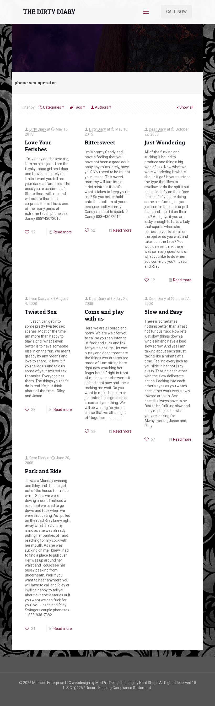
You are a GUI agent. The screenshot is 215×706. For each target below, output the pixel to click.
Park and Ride (43, 471)
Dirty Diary (37, 129)
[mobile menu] (146, 11)
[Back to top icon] (189, 695)
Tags (78, 107)
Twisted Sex (41, 311)
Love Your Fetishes (38, 146)
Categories (52, 107)
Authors (101, 107)
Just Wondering (164, 142)
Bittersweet (100, 142)
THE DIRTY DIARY (49, 12)
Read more (62, 232)
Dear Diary (157, 129)
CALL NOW (176, 11)
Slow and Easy (163, 311)
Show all (186, 107)
